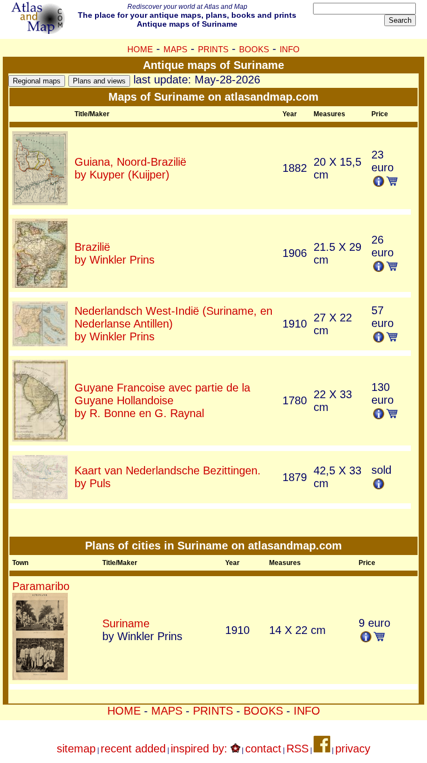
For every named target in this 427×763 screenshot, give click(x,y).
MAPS (175, 49)
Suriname (126, 623)
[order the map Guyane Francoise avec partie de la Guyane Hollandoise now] (392, 414)
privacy (352, 748)
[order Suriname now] (379, 637)
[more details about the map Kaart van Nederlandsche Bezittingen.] (40, 495)
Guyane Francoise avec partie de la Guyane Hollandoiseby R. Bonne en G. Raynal (162, 400)
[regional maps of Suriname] (36, 79)
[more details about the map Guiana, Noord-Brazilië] (40, 201)
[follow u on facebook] (322, 748)
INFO (290, 49)
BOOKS (254, 49)
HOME (140, 49)
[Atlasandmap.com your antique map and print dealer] (39, 30)
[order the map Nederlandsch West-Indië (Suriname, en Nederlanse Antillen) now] (392, 337)
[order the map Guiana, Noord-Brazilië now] (392, 182)
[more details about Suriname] (365, 638)
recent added (133, 748)
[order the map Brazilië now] (392, 267)
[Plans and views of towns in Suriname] (99, 79)
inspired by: (201, 748)
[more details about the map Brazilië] (40, 284)
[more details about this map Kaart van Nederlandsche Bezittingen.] (378, 485)
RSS (297, 748)
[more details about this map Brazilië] (378, 268)
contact (263, 748)
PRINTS (213, 49)
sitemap (76, 748)
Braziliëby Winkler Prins (115, 253)
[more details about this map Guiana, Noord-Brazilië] (378, 183)
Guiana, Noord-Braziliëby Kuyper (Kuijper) (130, 168)
